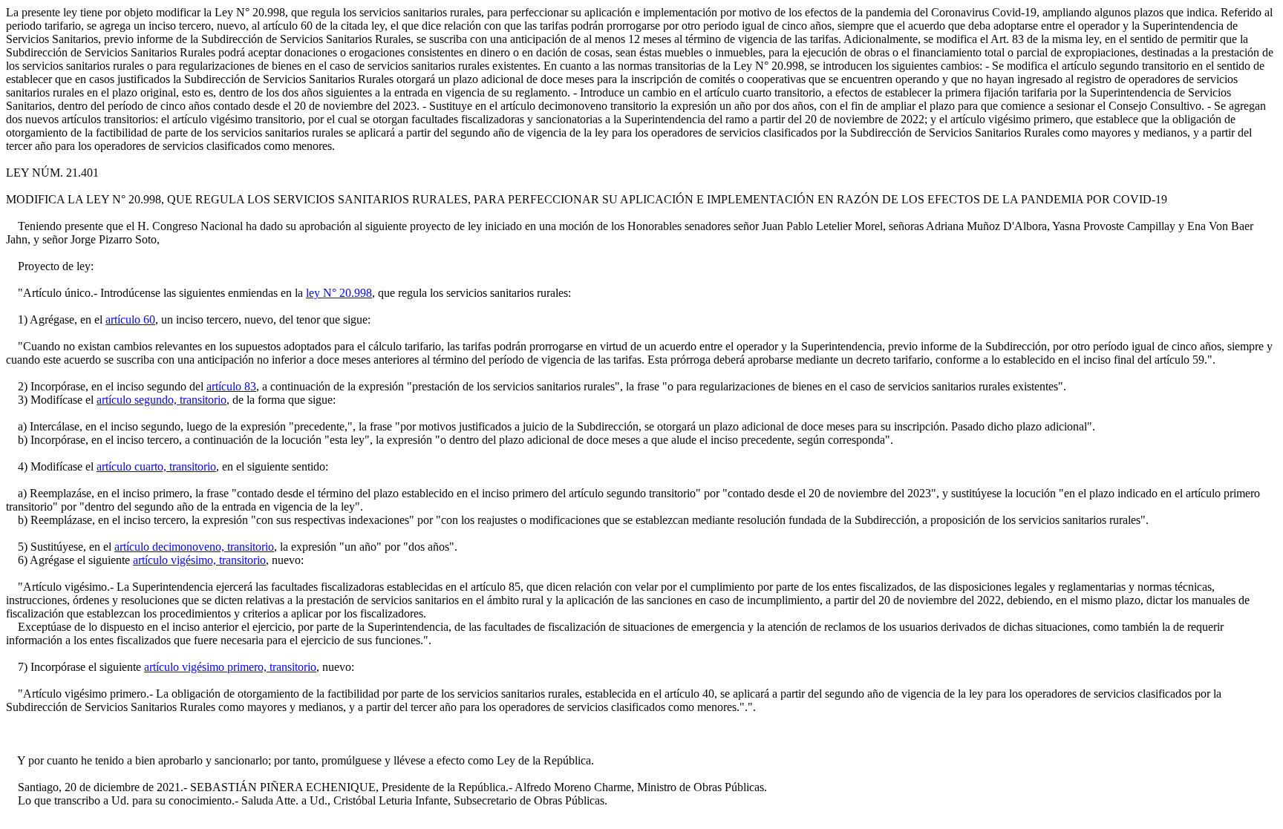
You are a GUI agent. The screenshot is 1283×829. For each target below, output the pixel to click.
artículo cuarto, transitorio (156, 466)
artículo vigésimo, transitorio (199, 560)
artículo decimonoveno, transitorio (194, 546)
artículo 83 (231, 386)
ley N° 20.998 (339, 292)
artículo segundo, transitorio (161, 399)
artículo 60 (130, 319)
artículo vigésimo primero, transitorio (230, 667)
